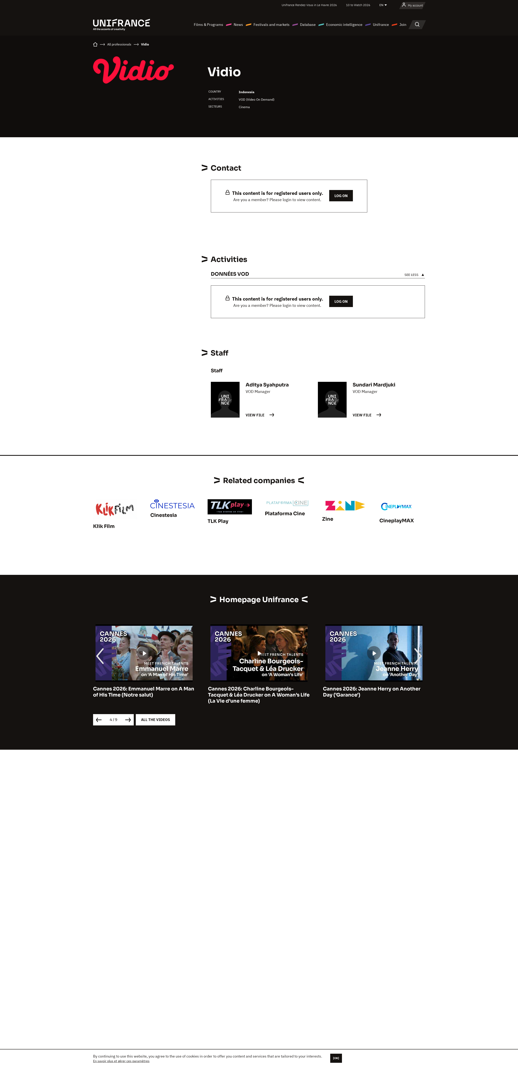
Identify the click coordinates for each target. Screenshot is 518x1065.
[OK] (336, 1058)
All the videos (155, 719)
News (238, 24)
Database (308, 24)
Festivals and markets (272, 24)
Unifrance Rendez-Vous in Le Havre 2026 (309, 5)
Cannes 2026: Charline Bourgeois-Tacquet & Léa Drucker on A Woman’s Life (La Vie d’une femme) (144, 695)
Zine (327, 519)
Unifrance (381, 24)
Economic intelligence (344, 24)
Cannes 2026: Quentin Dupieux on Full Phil (370, 692)
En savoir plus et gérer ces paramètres (121, 1061)
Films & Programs (208, 24)
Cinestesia (163, 515)
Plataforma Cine (285, 514)
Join (402, 24)
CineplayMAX (396, 521)
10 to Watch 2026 (358, 5)
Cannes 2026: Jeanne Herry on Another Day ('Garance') (257, 692)
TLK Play (218, 521)
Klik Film (104, 526)
